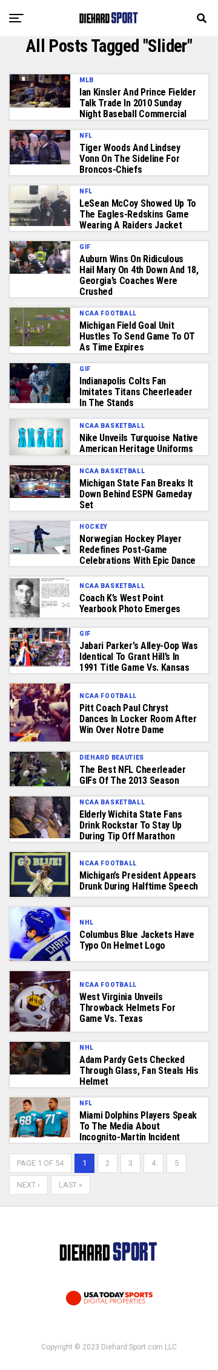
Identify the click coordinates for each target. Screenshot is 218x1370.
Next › (28, 1184)
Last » (70, 1184)
